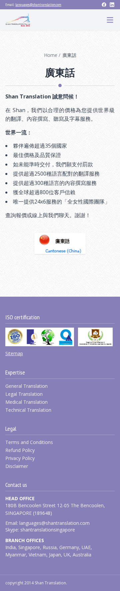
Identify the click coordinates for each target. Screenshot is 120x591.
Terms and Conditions (29, 442)
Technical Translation (28, 410)
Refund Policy (20, 450)
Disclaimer (16, 466)
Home (50, 55)
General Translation (26, 386)
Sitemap (14, 353)
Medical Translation (26, 402)
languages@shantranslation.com (38, 4)
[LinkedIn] (112, 4)
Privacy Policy (20, 458)
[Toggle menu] (110, 20)
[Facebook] (104, 4)
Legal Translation (24, 394)
